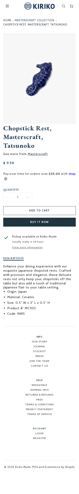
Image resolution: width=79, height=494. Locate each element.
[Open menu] (7, 6)
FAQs (39, 399)
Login (39, 433)
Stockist (39, 351)
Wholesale (39, 384)
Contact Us (39, 365)
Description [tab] (13, 258)
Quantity (11, 189)
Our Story (39, 341)
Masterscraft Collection (34, 20)
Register (39, 438)
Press (39, 356)
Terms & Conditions (39, 404)
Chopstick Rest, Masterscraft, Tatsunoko (35, 24)
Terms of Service (39, 414)
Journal (39, 346)
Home (7, 20)
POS (35, 467)
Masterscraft (38, 154)
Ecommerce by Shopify (60, 467)
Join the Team (39, 360)
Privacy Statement (39, 409)
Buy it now (39, 222)
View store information (27, 247)
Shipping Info (39, 389)
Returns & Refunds (39, 394)
